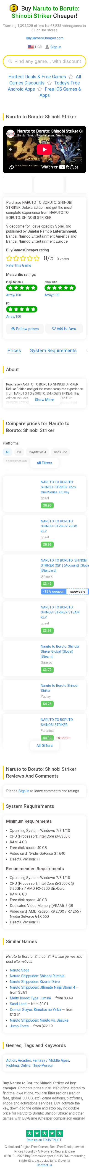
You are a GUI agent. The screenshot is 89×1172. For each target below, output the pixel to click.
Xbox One (60, 452)
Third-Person (42, 1065)
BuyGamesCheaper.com (44, 38)
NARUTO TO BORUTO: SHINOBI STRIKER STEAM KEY (60, 612)
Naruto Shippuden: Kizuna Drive (35, 981)
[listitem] (17, 184)
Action (11, 1060)
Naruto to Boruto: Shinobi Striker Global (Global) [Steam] (60, 651)
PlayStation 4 (37, 452)
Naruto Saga (19, 970)
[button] (10, 149)
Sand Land (18, 1004)
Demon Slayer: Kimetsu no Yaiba (35, 1009)
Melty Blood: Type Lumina (30, 998)
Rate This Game (18, 265)
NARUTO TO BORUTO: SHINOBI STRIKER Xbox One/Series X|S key (58, 487)
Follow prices (27, 329)
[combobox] (48, 61)
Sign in (55, 47)
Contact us (44, 1165)
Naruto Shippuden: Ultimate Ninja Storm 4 (42, 987)
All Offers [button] (45, 745)
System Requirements (53, 350)
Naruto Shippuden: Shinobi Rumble (37, 976)
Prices (14, 350)
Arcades (24, 1060)
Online (26, 1065)
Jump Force (19, 1026)
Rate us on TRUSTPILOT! (44, 1140)
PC (19, 452)
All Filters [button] (44, 463)
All (7, 452)
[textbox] (48, 61)
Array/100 (13, 295)
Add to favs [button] (66, 328)
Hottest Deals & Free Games (37, 76)
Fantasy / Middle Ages (51, 1060)
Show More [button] (44, 400)
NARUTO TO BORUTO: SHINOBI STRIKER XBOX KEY (59, 526)
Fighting (12, 1065)
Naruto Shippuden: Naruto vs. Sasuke (39, 1020)
